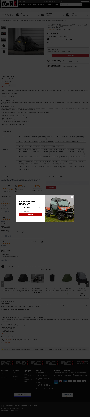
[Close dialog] (72, 197)
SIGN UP (30, 215)
